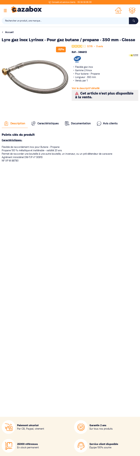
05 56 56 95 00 (85, 2)
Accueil (9, 32)
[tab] (15, 123)
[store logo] (26, 9)
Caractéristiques (48, 123)
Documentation (81, 123)
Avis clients (110, 123)
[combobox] (70, 20)
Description (17, 123)
